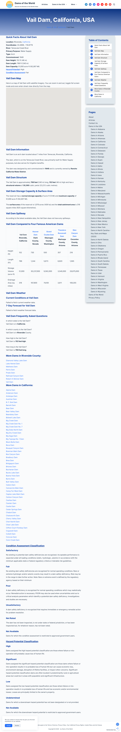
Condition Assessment (15, 72)
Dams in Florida (97, 154)
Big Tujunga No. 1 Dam (15, 439)
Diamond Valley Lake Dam (16, 360)
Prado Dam (10, 373)
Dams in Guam (96, 160)
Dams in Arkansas (98, 138)
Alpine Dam (10, 390)
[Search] (114, 4)
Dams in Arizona (97, 135)
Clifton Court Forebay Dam (16, 528)
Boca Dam (10, 445)
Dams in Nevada (97, 215)
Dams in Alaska (97, 132)
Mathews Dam (12, 367)
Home (49, 27)
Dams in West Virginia (99, 285)
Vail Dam (9, 382)
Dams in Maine (97, 187)
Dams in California (98, 142)
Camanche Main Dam (14, 488)
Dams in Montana (98, 209)
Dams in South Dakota (100, 264)
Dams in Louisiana (98, 184)
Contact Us (93, 123)
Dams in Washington (99, 282)
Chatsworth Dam (13, 515)
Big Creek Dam (12, 421)
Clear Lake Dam (12, 525)
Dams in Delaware (98, 151)
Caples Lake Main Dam (15, 494)
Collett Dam (11, 534)
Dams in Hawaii (97, 163)
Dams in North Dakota (99, 240)
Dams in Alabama (98, 129)
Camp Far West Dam (14, 491)
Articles (45, 4)
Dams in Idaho (96, 166)
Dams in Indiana (97, 172)
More (73, 4)
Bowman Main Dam (13, 451)
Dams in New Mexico (99, 224)
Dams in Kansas (97, 178)
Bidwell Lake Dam (13, 418)
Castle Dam (10, 506)
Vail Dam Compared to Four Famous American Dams (102, 74)
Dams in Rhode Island (99, 258)
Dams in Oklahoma (98, 246)
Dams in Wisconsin (98, 289)
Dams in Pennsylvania (99, 252)
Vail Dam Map (99, 51)
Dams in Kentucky (98, 181)
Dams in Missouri (98, 206)
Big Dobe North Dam (14, 430)
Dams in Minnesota (98, 200)
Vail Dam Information (102, 54)
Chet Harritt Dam (13, 522)
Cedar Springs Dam (14, 509)
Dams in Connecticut (99, 148)
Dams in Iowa (96, 175)
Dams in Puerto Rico (99, 255)
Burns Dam (10, 479)
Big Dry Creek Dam (13, 433)
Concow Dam (11, 537)
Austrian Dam (11, 399)
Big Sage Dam (11, 436)
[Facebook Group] (94, 4)
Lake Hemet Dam (13, 364)
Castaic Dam (11, 503)
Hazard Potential (13, 69)
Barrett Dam (11, 405)
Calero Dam (10, 485)
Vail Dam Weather (100, 80)
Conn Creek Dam (12, 540)
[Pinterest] (110, 4)
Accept (9, 725)
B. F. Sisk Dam (11, 402)
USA (54, 27)
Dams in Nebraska (98, 212)
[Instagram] (98, 4)
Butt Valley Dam (12, 482)
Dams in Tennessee (98, 267)
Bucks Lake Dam (12, 473)
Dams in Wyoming (98, 292)
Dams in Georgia (97, 157)
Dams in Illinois (97, 169)
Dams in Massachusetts (100, 194)
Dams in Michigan (98, 197)
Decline (17, 725)
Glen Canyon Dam (74, 233)
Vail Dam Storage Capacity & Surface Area (101, 63)
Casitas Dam (11, 500)
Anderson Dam (12, 393)
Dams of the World (25, 3)
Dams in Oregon (97, 249)
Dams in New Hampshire (101, 218)
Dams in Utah (96, 273)
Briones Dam (11, 466)
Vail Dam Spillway (100, 69)
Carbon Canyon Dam (14, 497)
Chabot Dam (11, 512)
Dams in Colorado (98, 145)
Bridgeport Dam (12, 463)
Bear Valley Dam (12, 411)
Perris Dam (10, 370)
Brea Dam (10, 460)
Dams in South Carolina (100, 261)
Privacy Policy (94, 298)
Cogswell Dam (12, 531)
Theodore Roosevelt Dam (62, 233)
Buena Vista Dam (13, 476)
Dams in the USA (58, 4)
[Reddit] (106, 4)
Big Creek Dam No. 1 (14, 424)
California (62, 27)
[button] (43, 320)
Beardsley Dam (12, 414)
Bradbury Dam (12, 457)
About (91, 117)
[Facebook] (90, 4)
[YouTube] (102, 4)
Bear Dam (10, 408)
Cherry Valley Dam (13, 519)
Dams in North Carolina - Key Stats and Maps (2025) (101, 233)
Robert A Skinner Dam (15, 379)
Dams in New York (98, 227)
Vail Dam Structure (101, 58)
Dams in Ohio (96, 243)
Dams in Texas (96, 270)
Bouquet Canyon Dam (14, 448)
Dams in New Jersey (99, 221)
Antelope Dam (11, 396)
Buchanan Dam (12, 470)
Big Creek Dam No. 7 (14, 427)
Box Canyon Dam (13, 454)
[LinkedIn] (86, 4)
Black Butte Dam (12, 442)
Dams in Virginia (97, 279)
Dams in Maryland (98, 191)
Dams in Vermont (98, 276)
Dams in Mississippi (99, 203)
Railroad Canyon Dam (14, 376)
